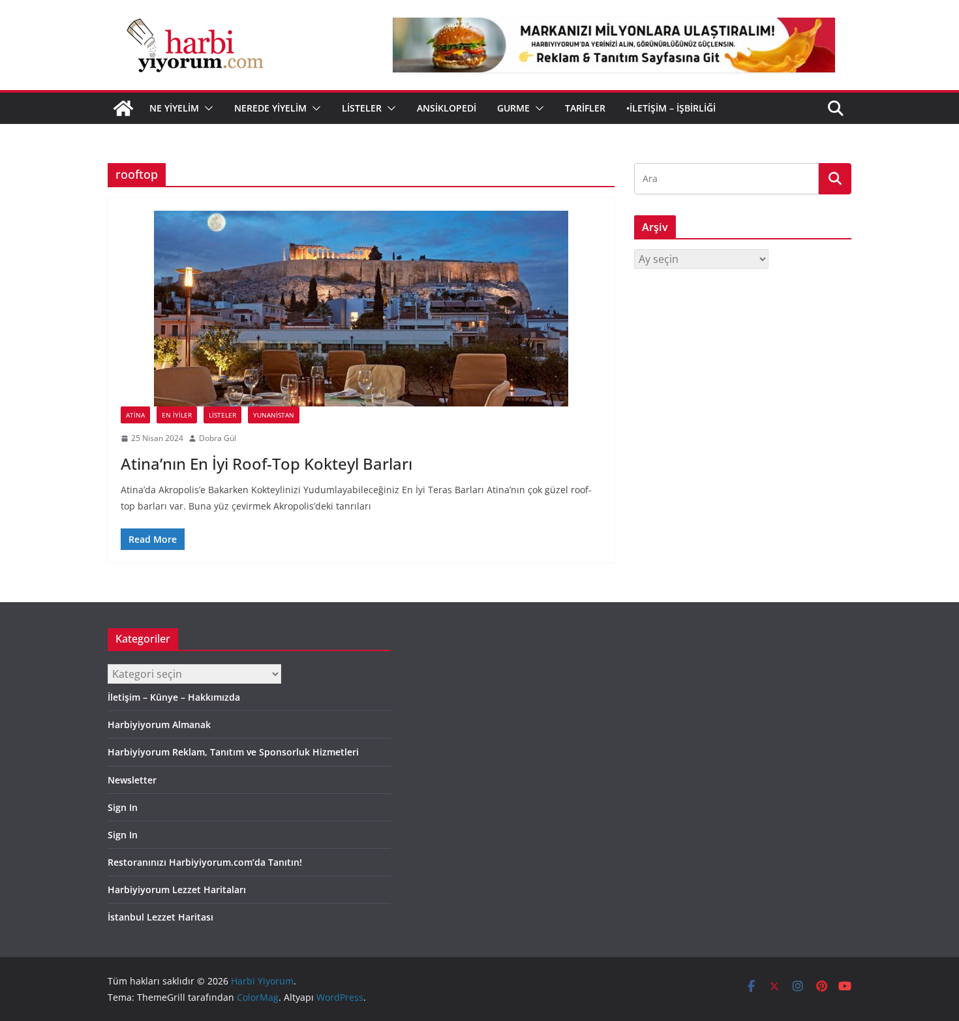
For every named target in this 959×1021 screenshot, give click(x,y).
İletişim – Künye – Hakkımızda (174, 697)
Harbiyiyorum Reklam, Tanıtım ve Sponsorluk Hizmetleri (233, 752)
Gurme (513, 108)
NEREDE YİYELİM (270, 108)
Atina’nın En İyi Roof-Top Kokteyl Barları (266, 463)
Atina (135, 414)
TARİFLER (585, 108)
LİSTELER (362, 108)
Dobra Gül (217, 438)
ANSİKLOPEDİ (446, 108)
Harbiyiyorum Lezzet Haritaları (177, 889)
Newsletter (132, 780)
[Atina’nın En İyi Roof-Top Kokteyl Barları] (361, 308)
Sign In (123, 807)
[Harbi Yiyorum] (123, 108)
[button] (206, 108)
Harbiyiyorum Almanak (159, 724)
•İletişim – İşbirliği (671, 108)
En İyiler (177, 414)
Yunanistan (273, 414)
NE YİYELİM (174, 108)
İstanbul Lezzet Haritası (160, 917)
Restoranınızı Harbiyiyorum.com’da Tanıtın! (205, 862)
